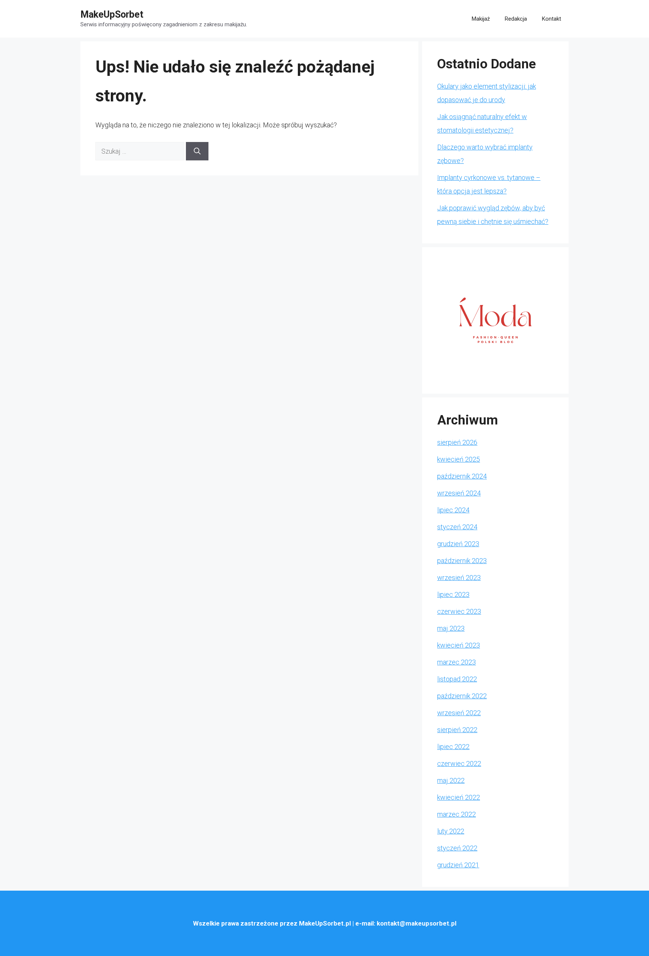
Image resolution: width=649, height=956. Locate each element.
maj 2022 (451, 780)
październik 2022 (462, 696)
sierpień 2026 (457, 442)
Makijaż (481, 18)
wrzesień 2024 (459, 493)
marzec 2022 (456, 814)
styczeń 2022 (457, 848)
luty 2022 (450, 831)
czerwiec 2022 (459, 763)
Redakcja (516, 18)
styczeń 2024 (457, 527)
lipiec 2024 (453, 510)
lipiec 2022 (453, 747)
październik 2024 (462, 476)
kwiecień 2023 (458, 645)
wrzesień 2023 (459, 577)
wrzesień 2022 (459, 713)
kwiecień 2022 (458, 797)
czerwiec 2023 (459, 611)
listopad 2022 (457, 679)
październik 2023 (462, 561)
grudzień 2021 (458, 865)
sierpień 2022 (457, 730)
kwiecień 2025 (458, 459)
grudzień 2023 (458, 544)
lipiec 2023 (453, 594)
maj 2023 (451, 628)
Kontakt (551, 18)
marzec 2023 (456, 662)
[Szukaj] (197, 151)
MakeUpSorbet (111, 14)
